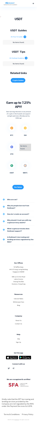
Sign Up (18, 342)
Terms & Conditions (12, 414)
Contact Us (18, 324)
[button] (33, 3)
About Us (18, 320)
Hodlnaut (16, 419)
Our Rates (18, 187)
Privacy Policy (27, 414)
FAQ (18, 339)
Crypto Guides (18, 80)
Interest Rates (18, 298)
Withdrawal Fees (18, 302)
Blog (18, 305)
